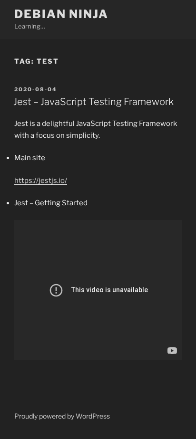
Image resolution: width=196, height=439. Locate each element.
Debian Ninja (61, 14)
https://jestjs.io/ (40, 180)
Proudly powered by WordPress (62, 416)
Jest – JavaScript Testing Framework (93, 101)
